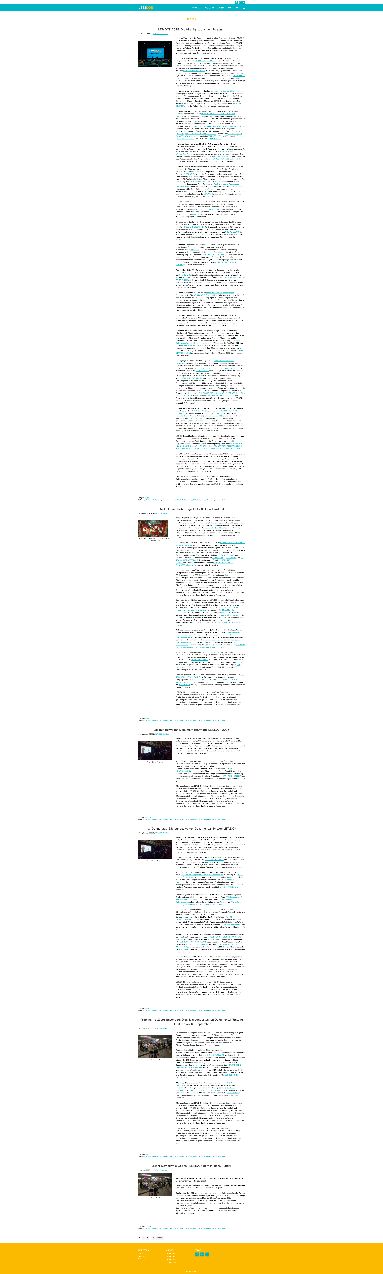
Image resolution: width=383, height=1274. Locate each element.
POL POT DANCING (188, 345)
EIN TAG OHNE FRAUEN (205, 61)
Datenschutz (142, 1259)
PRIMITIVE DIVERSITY (214, 528)
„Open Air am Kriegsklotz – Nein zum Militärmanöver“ (207, 608)
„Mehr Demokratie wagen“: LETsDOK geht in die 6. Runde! (191, 1166)
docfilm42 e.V (217, 558)
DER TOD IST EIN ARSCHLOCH (208, 209)
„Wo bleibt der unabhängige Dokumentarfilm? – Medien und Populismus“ (210, 646)
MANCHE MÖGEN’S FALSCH (222, 395)
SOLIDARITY (215, 138)
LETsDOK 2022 (171, 1260)
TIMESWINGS (184, 685)
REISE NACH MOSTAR (199, 679)
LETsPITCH (208, 194)
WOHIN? (180, 134)
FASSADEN (194, 249)
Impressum (141, 1256)
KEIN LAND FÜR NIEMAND (194, 71)
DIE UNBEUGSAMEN (199, 660)
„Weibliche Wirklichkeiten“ (227, 622)
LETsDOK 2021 (171, 1263)
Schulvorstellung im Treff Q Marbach (217, 368)
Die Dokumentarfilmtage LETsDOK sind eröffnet (191, 509)
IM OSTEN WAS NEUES (214, 413)
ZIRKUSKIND (197, 214)
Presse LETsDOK (194, 500)
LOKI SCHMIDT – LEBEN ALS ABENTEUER (207, 1090)
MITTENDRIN (231, 558)
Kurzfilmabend (210, 189)
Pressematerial (220, 500)
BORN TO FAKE (202, 371)
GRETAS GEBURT (232, 232)
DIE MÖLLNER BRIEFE (222, 156)
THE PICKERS (184, 275)
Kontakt (140, 1254)
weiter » (160, 1237)
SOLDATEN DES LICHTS (218, 136)
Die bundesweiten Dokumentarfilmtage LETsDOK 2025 (191, 730)
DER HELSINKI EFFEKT (232, 776)
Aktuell (148, 817)
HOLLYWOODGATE (187, 174)
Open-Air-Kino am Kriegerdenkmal (228, 91)
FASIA (213, 134)
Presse (147, 498)
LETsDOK (183, 500)
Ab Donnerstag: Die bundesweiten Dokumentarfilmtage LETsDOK (191, 829)
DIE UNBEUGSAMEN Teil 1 (218, 159)
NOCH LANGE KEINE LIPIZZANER (207, 446)
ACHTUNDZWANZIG (185, 138)
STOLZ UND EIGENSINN (194, 227)
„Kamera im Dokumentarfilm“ (211, 640)
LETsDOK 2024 (171, 1253)
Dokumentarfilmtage (153, 500)
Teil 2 (235, 159)
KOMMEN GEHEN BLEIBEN (216, 254)
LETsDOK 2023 (171, 1256)
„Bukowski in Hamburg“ (230, 615)
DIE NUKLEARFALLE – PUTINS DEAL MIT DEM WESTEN (217, 126)
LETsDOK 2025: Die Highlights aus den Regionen (191, 29)
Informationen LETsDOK (170, 500)
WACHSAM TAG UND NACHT (197, 134)
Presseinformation (207, 500)
